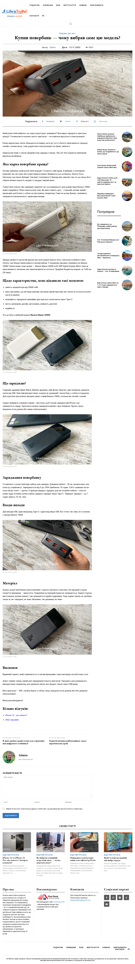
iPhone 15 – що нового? (16, 715)
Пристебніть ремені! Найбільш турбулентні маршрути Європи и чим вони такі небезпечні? (107, 137)
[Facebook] (106, 897)
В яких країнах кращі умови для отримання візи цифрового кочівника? (23, 742)
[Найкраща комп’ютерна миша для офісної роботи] (84, 842)
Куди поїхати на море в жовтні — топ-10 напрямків (108, 270)
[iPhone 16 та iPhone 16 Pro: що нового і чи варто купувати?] (17, 842)
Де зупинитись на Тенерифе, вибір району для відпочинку (107, 226)
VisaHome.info (59, 902)
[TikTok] (126, 897)
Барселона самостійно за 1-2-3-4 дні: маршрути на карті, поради (107, 285)
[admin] (9, 757)
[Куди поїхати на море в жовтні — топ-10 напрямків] (127, 270)
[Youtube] (106, 904)
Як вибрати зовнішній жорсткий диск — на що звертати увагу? (48, 860)
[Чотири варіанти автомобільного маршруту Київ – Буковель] (127, 255)
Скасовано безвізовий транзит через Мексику (106, 166)
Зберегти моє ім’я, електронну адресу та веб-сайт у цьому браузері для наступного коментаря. (44, 809)
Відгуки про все (67, 33)
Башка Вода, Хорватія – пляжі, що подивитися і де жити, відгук (108, 152)
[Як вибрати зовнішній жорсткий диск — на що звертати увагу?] (50, 842)
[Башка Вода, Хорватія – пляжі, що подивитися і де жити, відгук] (127, 151)
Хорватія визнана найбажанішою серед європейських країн (67, 742)
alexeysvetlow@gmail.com (80, 900)
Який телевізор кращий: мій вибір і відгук (115, 859)
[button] (70, 23)
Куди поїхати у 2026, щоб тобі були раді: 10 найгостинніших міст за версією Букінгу (107, 181)
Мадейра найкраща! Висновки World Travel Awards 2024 (106, 196)
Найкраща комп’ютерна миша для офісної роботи (82, 859)
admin (53, 47)
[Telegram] (119, 897)
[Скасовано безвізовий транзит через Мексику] (127, 166)
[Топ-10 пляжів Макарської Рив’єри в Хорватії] (127, 241)
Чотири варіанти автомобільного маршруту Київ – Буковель (108, 256)
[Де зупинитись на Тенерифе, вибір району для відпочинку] (127, 226)
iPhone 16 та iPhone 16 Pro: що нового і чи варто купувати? (15, 860)
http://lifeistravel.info (26, 759)
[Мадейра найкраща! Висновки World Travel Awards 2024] (127, 196)
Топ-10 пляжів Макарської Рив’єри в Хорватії (108, 241)
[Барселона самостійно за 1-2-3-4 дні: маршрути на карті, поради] (127, 285)
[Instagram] (113, 897)
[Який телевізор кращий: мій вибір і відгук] (118, 842)
